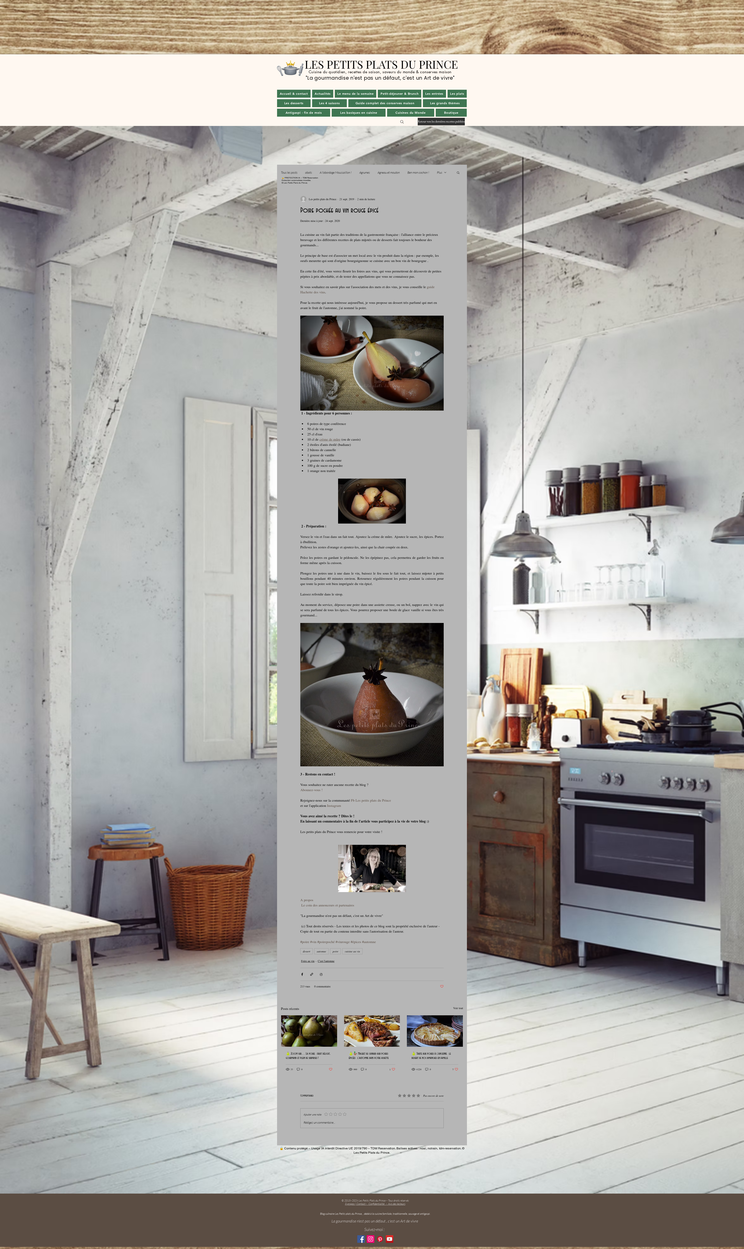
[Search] (402, 122)
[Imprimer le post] (321, 974)
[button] (322, 94)
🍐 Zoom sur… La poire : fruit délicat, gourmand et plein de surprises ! (308, 1056)
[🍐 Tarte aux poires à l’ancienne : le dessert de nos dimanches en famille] (435, 1031)
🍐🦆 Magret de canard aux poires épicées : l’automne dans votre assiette (369, 1056)
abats (308, 172)
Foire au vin (307, 961)
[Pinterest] (380, 1239)
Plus (439, 172)
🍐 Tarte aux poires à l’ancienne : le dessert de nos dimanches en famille (431, 1056)
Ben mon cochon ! (418, 172)
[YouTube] (389, 1239)
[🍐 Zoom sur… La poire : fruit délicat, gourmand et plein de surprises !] (309, 1031)
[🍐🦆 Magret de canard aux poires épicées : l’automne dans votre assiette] (372, 1031)
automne (321, 951)
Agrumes (364, 172)
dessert (306, 951)
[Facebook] (361, 1239)
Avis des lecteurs (396, 1203)
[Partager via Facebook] (302, 974)
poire (335, 951)
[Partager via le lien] (311, 974)
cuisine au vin (352, 951)
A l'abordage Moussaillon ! (336, 172)
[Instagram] (370, 1239)
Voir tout (458, 1008)
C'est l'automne (326, 961)
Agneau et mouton (389, 172)
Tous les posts (289, 172)
